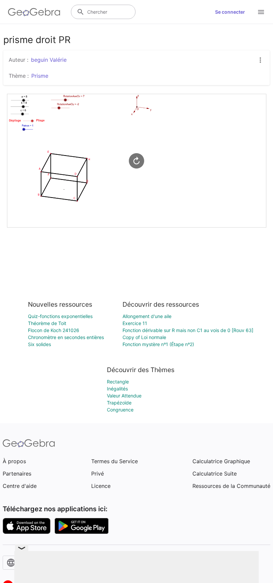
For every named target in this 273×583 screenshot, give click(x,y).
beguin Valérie (49, 59)
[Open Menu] (261, 12)
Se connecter (230, 12)
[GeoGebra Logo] (34, 12)
